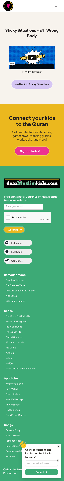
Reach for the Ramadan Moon (21, 368)
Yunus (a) (10, 352)
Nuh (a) (9, 358)
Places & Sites (13, 409)
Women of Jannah (15, 342)
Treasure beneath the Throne (20, 290)
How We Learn (13, 404)
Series (8, 311)
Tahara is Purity (13, 430)
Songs (8, 425)
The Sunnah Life (13, 331)
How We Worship (14, 399)
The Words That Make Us (18, 316)
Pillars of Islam (13, 394)
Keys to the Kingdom (16, 321)
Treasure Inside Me (15, 451)
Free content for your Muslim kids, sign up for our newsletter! (31, 198)
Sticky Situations (14, 337)
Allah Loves (11, 295)
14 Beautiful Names (15, 301)
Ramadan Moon (15, 274)
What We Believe (14, 383)
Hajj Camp (11, 347)
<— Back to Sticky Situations (32, 84)
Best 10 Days (12, 445)
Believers (10, 456)
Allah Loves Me (13, 435)
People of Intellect (15, 280)
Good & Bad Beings (15, 415)
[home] (13, 6)
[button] (56, 6)
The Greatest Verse (15, 285)
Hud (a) (9, 363)
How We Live (12, 388)
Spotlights (11, 378)
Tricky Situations (14, 326)
